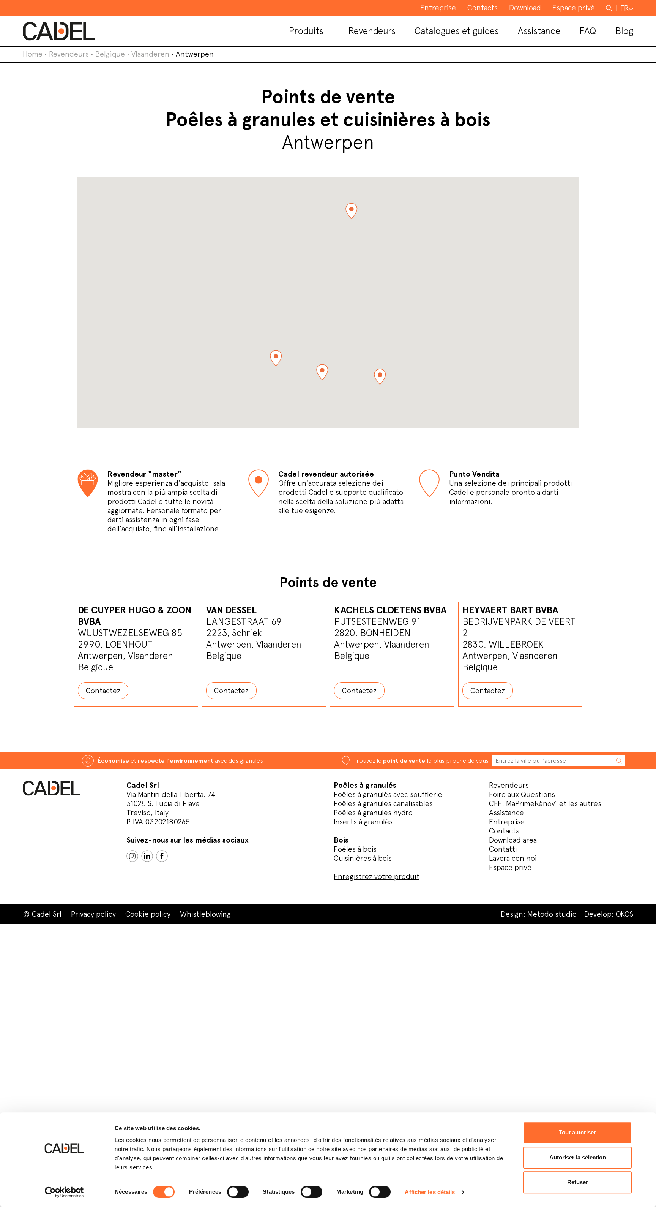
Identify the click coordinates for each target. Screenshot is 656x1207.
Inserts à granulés (363, 821)
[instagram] (132, 856)
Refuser (577, 1182)
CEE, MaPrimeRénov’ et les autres (545, 803)
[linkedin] (147, 856)
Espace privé (510, 867)
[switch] (238, 1192)
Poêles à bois (355, 849)
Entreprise (507, 821)
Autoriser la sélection (577, 1157)
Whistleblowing (205, 914)
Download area (513, 839)
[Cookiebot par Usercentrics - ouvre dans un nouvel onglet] (64, 1192)
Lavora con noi (513, 858)
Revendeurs (69, 54)
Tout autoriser (577, 1132)
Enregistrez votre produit (376, 876)
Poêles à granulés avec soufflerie (388, 794)
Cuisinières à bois (363, 858)
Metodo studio (552, 914)
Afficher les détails (430, 1192)
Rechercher (609, 7)
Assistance (506, 812)
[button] (351, 211)
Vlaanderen (150, 54)
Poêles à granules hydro (373, 812)
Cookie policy (147, 914)
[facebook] (162, 856)
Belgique (110, 54)
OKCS (624, 914)
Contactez (103, 690)
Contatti (503, 849)
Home (33, 54)
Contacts (504, 830)
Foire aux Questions (522, 794)
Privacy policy (93, 914)
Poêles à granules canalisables (383, 803)
